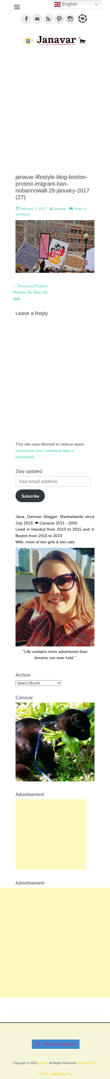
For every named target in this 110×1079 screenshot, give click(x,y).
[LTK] (82, 24)
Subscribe (30, 496)
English (69, 4)
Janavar (60, 209)
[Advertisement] (55, 110)
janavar (43, 1063)
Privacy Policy (87, 1063)
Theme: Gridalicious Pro (55, 1073)
